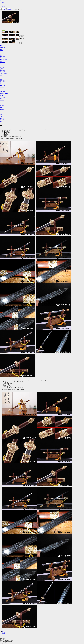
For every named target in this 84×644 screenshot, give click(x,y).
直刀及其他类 (2, 71)
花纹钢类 (1, 68)
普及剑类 (1, 49)
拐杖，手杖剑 (2, 56)
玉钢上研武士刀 (2, 62)
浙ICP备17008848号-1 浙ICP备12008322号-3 (12, 643)
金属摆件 (1, 121)
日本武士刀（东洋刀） (3, 59)
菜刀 (1, 83)
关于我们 (3, 633)
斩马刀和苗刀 (2, 80)
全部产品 (3, 632)
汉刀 (1, 82)
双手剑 (1, 55)
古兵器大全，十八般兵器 (4, 93)
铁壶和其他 (2, 118)
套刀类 (1, 66)
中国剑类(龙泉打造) (9, 9)
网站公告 (3, 6)
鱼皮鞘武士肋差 (2, 70)
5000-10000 (2, 111)
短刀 (1, 75)
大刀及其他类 (2, 81)
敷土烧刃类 (2, 67)
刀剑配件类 (2, 100)
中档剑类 (1, 50)
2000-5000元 (2, 109)
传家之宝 (1, 45)
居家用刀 (1, 98)
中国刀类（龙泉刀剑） (3, 73)
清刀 (1, 79)
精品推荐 (1, 61)
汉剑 (1, 54)
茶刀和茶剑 (2, 119)
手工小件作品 (2, 97)
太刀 (1, 69)
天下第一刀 (2, 87)
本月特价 (1, 114)
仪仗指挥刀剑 (2, 85)
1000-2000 (1, 107)
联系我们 (3, 634)
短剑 (1, 57)
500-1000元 (2, 105)
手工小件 (1, 95)
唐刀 (1, 78)
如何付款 (3, 5)
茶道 (1, 116)
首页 (3, 2)
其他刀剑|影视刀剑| (3, 91)
